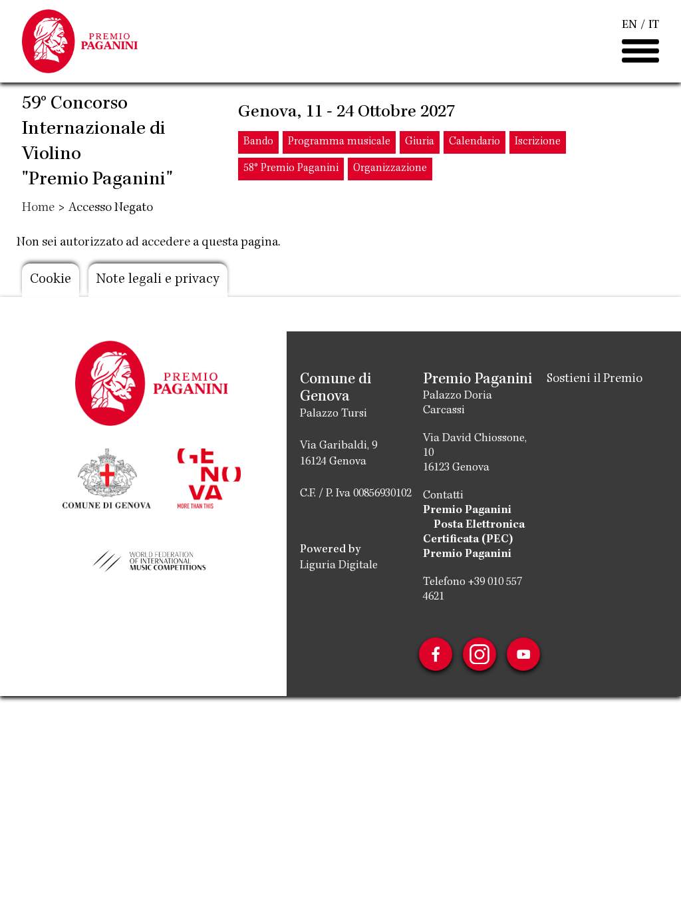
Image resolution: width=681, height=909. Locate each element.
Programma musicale (339, 142)
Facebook (435, 654)
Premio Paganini (467, 510)
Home (38, 208)
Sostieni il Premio (594, 379)
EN (629, 25)
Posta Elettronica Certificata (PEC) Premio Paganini (474, 539)
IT (653, 25)
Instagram (479, 654)
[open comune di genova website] (107, 477)
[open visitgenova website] (209, 477)
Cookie (50, 280)
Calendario (474, 142)
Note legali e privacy (157, 280)
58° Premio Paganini (291, 168)
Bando (258, 142)
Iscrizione (538, 142)
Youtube (523, 654)
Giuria (419, 142)
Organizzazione (390, 168)
